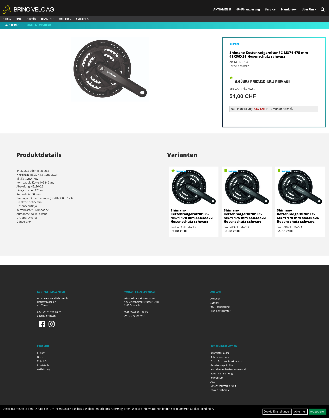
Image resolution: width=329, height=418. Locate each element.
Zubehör (31, 19)
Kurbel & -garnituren (39, 25)
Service (270, 9)
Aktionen (215, 298)
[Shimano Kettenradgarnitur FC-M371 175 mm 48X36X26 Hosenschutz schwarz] (110, 69)
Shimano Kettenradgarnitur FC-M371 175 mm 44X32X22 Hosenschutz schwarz (245, 216)
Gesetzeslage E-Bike (221, 365)
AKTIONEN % (222, 9)
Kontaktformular (219, 353)
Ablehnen (300, 411)
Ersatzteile (47, 19)
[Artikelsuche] (323, 10)
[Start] (6, 25)
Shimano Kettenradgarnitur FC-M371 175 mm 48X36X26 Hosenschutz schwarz (268, 54)
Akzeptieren (317, 411)
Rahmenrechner (219, 357)
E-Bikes (7, 19)
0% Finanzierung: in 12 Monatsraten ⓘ (262, 109)
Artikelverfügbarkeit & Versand (228, 369)
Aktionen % (82, 19)
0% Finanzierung (248, 9)
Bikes (18, 19)
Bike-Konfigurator (220, 311)
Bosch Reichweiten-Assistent (226, 361)
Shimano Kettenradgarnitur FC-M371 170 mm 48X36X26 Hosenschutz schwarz (298, 216)
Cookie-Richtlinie (220, 390)
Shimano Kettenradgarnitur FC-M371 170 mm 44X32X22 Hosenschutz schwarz (191, 216)
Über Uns (308, 9)
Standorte (288, 9)
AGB (212, 381)
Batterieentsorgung (221, 373)
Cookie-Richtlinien (201, 409)
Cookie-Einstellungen (277, 411)
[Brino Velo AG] (29, 9)
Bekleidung (65, 19)
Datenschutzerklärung (223, 385)
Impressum (216, 377)
